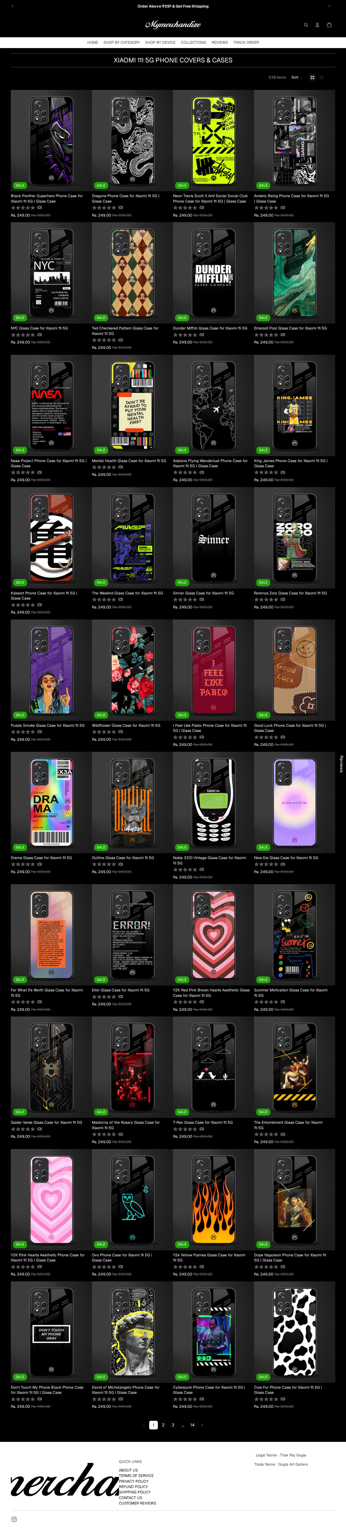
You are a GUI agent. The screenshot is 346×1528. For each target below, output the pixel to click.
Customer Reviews (137, 1503)
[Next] (202, 1425)
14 (192, 1425)
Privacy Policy (133, 1481)
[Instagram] (14, 1519)
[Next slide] (329, 6)
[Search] (306, 25)
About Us (128, 1470)
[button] (297, 77)
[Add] (83, 183)
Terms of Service (136, 1475)
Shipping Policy (135, 1492)
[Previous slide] (13, 6)
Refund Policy (133, 1486)
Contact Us (130, 1497)
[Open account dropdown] (317, 25)
